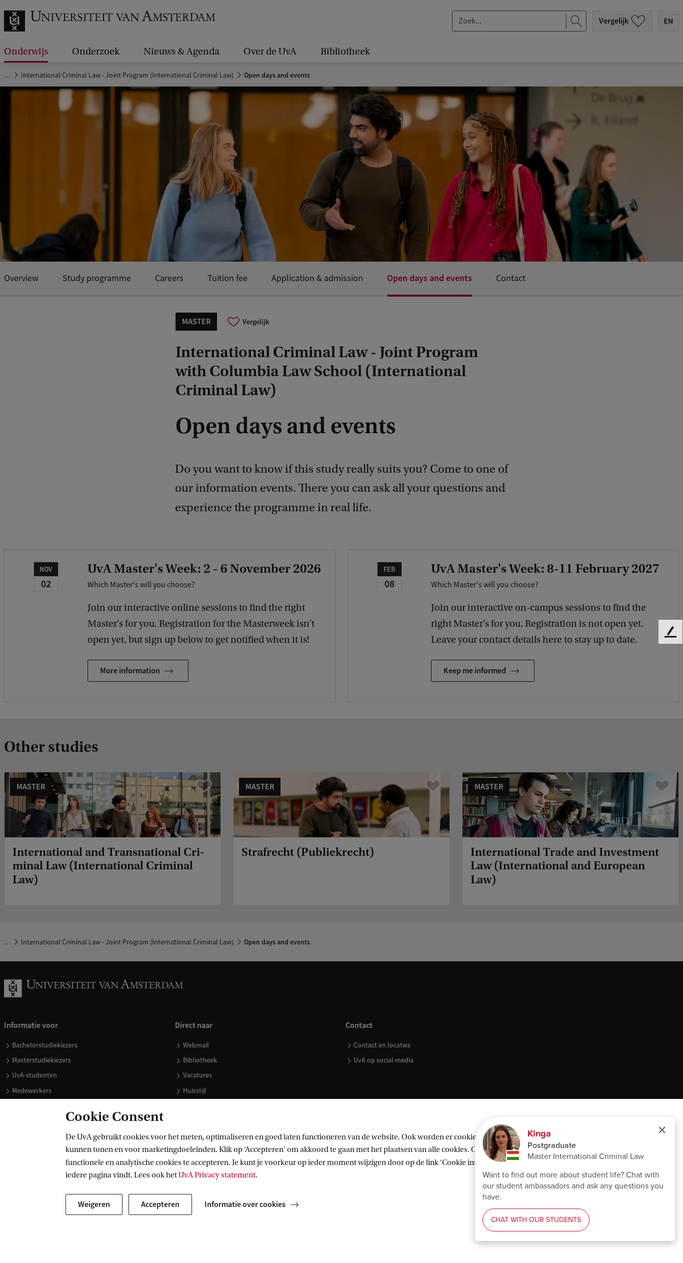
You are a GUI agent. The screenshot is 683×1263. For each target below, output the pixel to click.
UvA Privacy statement (217, 1174)
